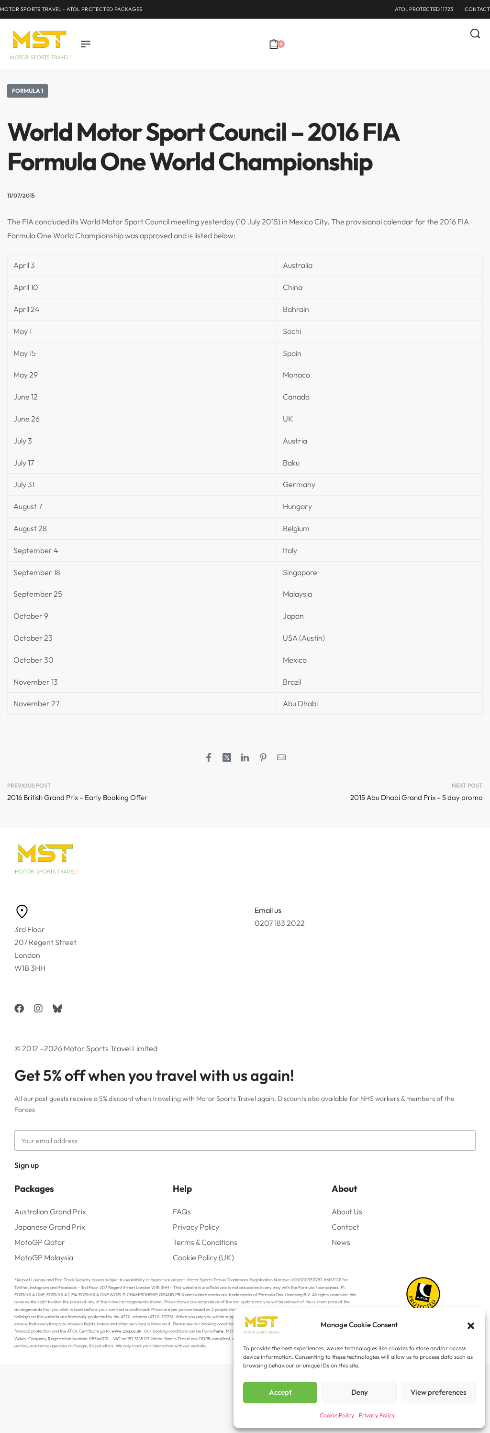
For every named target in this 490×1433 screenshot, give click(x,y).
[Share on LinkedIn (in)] (245, 757)
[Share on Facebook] (208, 757)
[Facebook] (19, 1008)
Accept (280, 1392)
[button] (471, 1325)
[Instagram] (38, 1008)
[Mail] (281, 757)
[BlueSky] (57, 1008)
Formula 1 (27, 90)
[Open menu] (85, 44)
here (218, 1330)
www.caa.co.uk (126, 1330)
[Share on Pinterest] (263, 757)
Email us (268, 910)
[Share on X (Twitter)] (227, 757)
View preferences (438, 1392)
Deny (359, 1392)
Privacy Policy (377, 1415)
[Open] (479, 59)
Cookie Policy (337, 1415)
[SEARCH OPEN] (475, 33)
